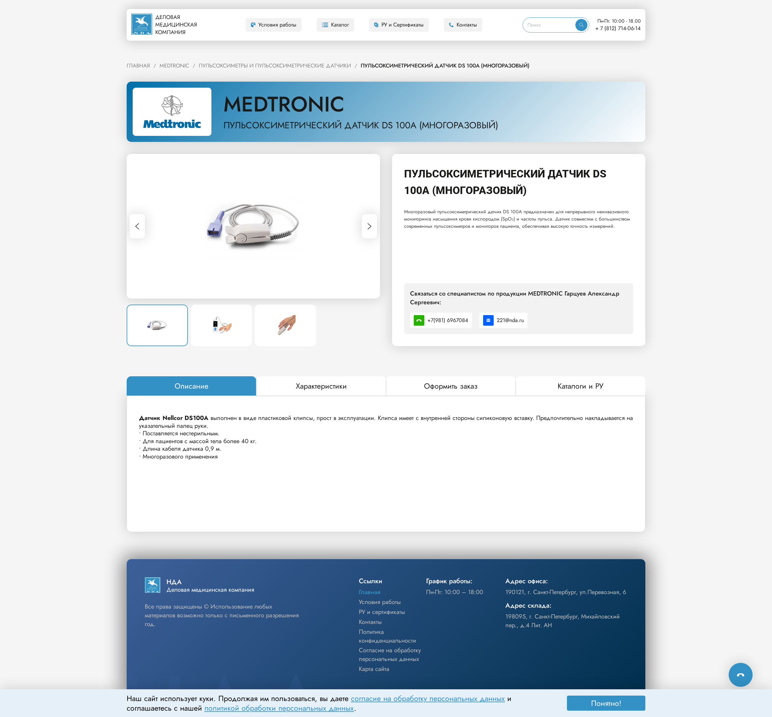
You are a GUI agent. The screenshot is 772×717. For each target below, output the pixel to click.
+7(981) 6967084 (447, 320)
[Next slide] (369, 226)
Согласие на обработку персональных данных (390, 654)
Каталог (340, 25)
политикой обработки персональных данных (279, 708)
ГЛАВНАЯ (138, 66)
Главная (369, 592)
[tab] (191, 386)
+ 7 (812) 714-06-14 (618, 28)
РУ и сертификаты (382, 612)
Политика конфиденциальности (387, 636)
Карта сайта (374, 669)
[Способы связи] (741, 675)
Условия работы (277, 25)
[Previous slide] (137, 226)
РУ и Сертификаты (402, 25)
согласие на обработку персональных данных (428, 698)
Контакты (467, 25)
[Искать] (581, 25)
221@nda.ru (510, 320)
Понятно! (606, 703)
